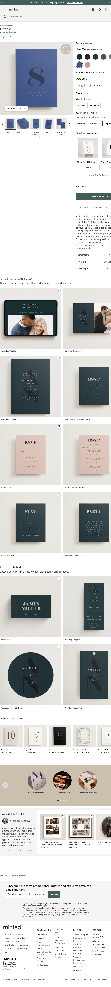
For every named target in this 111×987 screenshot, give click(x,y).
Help (57, 936)
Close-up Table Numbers (9, 750)
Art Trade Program (77, 946)
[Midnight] (79, 56)
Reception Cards (72, 556)
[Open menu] (5, 9)
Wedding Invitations (9, 419)
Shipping (59, 946)
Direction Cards (8, 556)
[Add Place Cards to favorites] (59, 578)
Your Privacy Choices (60, 955)
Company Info (44, 930)
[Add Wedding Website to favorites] (59, 290)
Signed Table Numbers (32, 750)
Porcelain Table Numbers (82, 750)
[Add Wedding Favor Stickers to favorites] (59, 646)
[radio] (81, 106)
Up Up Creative (9, 32)
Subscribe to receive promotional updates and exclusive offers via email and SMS (48, 887)
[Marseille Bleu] (79, 64)
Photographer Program (79, 939)
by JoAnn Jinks (30, 752)
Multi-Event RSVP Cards (75, 487)
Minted (3, 876)
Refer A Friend (97, 951)
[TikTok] (12, 958)
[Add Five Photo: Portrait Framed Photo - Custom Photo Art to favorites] (63, 816)
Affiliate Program (80, 934)
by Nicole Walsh (6, 752)
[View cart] (105, 9)
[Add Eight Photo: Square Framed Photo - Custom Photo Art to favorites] (91, 816)
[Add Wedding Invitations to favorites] (59, 358)
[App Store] (16, 963)
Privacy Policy (83, 979)
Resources (97, 930)
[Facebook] (5, 958)
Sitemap (93, 979)
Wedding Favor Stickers (11, 708)
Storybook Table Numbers (58, 750)
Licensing (77, 970)
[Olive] (87, 56)
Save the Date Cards (73, 351)
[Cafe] (103, 56)
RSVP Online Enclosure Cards (77, 419)
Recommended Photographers (98, 946)
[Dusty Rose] (87, 64)
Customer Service (60, 930)
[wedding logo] (14, 9)
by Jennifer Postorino (57, 752)
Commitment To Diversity (44, 953)
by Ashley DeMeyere (81, 752)
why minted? (100, 207)
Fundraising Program (78, 952)
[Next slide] (69, 123)
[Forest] (95, 56)
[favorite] (9, 37)
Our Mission (42, 934)
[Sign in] (93, 9)
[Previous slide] (2, 123)
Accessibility (103, 979)
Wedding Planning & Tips (98, 935)
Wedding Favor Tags (74, 708)
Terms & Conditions (68, 979)
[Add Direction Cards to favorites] (59, 494)
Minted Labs (42, 964)
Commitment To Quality (44, 947)
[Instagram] (15, 958)
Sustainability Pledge (43, 959)
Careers (40, 938)
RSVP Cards (6, 487)
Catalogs (95, 940)
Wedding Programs (73, 640)
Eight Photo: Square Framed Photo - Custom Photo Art (79, 845)
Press (39, 942)
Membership (97, 954)
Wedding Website (8, 351)
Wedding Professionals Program (79, 960)
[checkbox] (88, 167)
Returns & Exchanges (60, 941)
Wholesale (78, 966)
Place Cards (6, 640)
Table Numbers (18, 876)
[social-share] (2, 37)
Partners (78, 930)
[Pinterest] (8, 958)
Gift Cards (59, 950)
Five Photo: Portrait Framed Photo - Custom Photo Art (51, 845)
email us (96, 242)
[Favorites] (99, 9)
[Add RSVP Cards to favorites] (59, 426)
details (84, 207)
